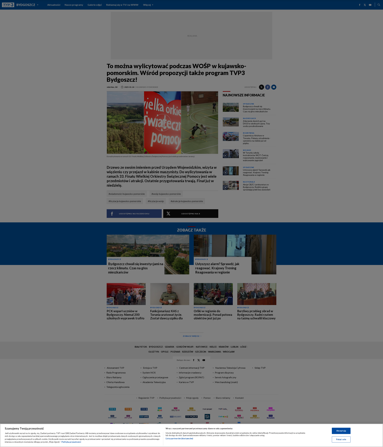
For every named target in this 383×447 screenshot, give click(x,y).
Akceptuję (341, 431)
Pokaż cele (341, 439)
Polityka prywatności (71, 442)
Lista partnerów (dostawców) (179, 438)
